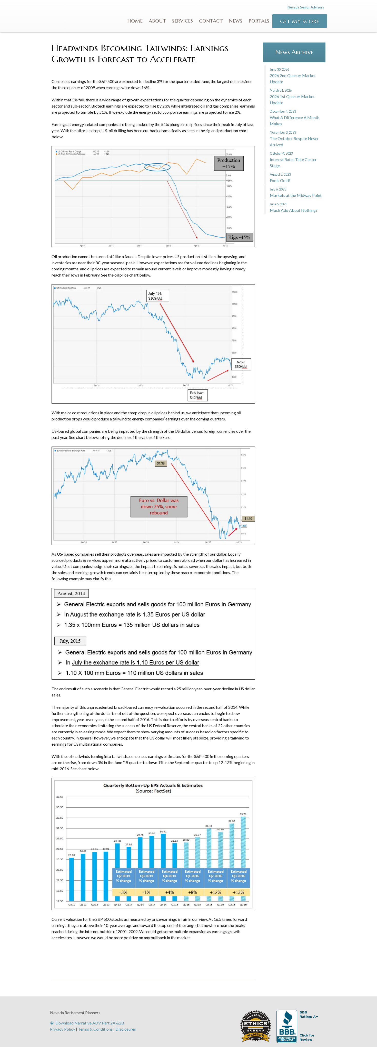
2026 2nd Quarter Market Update (293, 75)
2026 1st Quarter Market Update (292, 96)
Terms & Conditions (95, 1029)
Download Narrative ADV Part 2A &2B (89, 1022)
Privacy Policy (62, 1029)
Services (182, 20)
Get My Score (299, 21)
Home (135, 20)
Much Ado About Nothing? (294, 207)
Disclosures (125, 1029)
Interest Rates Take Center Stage (293, 159)
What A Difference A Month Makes (294, 117)
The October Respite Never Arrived (294, 138)
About (157, 20)
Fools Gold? (280, 177)
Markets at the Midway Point (296, 192)
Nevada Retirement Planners (78, 15)
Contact (211, 20)
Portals (259, 20)
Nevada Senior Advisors (305, 7)
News (235, 20)
